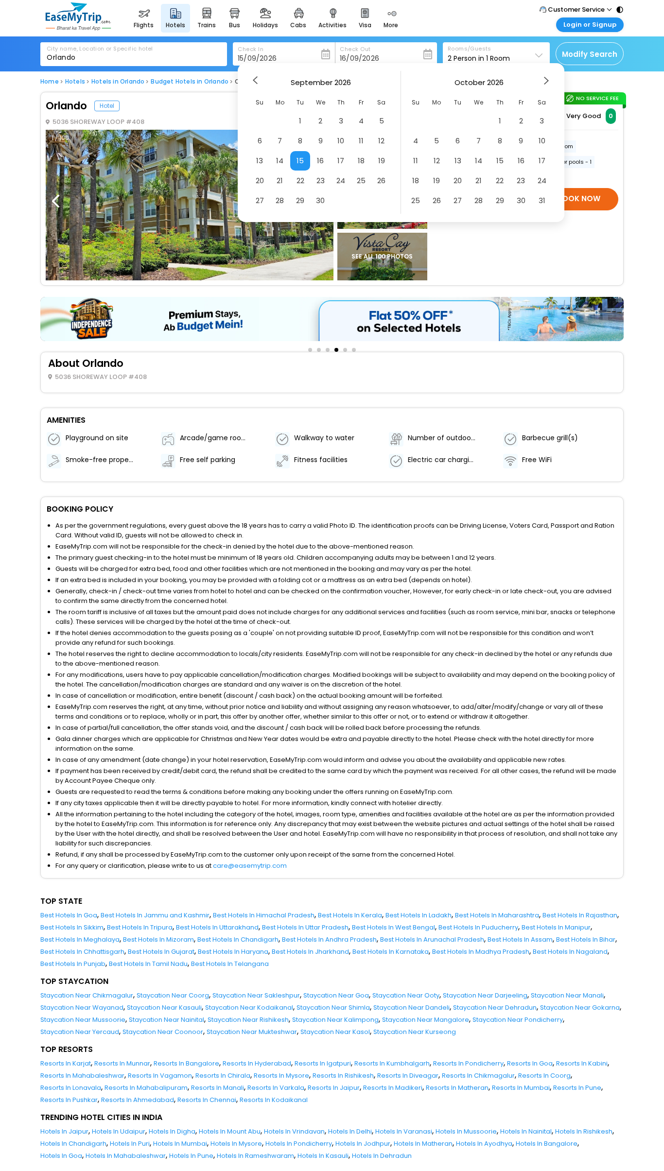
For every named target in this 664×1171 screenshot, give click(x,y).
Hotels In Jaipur (64, 1131)
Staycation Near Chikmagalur (86, 995)
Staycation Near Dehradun (495, 1007)
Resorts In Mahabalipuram (146, 1087)
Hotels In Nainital (526, 1131)
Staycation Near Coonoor (162, 1031)
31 (542, 200)
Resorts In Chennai (206, 1099)
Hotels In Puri (130, 1143)
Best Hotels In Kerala (350, 915)
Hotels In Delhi (350, 1131)
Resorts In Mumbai (521, 1087)
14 (279, 160)
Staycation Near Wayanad (81, 1007)
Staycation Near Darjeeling (485, 995)
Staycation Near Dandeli (411, 1007)
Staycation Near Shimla (333, 1007)
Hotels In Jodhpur (362, 1143)
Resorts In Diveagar (407, 1075)
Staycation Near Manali (567, 995)
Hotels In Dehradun (382, 1155)
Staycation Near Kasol (335, 1031)
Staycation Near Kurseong (414, 1031)
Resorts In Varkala (275, 1087)
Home (49, 82)
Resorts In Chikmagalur (478, 1075)
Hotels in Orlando (117, 82)
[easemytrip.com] (78, 28)
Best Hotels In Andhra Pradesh (329, 939)
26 (381, 180)
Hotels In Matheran (423, 1143)
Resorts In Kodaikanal (274, 1099)
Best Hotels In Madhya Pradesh (480, 951)
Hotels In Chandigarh (73, 1143)
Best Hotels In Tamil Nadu (148, 963)
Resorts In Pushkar (69, 1099)
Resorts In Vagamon (160, 1075)
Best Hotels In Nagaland (570, 951)
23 (320, 180)
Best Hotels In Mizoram (158, 939)
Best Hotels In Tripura (140, 927)
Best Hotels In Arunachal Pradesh (432, 939)
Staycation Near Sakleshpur (256, 995)
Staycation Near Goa (336, 995)
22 (300, 180)
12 (381, 141)
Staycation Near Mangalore (425, 1019)
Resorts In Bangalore (186, 1063)
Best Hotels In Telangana (230, 963)
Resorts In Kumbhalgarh (392, 1063)
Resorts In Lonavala (70, 1087)
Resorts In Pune (577, 1087)
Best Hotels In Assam (520, 939)
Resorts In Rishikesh (343, 1075)
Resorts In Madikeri (392, 1087)
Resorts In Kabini (582, 1063)
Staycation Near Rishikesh (248, 1019)
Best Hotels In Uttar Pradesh (305, 927)
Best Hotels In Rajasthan (579, 915)
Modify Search (589, 54)
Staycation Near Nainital (166, 1019)
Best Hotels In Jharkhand (310, 951)
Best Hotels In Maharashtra (497, 915)
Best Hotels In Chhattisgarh (82, 951)
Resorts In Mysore (281, 1075)
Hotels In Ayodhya (484, 1143)
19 (381, 160)
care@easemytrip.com (250, 865)
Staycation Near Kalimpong (335, 1019)
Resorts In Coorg (544, 1075)
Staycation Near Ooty (405, 995)
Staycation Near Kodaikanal (249, 1007)
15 (300, 160)
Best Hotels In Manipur (556, 927)
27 (260, 200)
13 (259, 160)
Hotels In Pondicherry (298, 1143)
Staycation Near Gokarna (580, 1007)
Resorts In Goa (530, 1063)
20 (260, 180)
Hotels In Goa (61, 1155)
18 (361, 160)
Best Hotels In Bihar (585, 939)
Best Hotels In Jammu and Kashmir (155, 915)
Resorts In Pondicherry (468, 1063)
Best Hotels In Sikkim (72, 927)
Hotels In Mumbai (180, 1143)
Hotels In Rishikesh (583, 1131)
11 (361, 141)
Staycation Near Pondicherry (517, 1019)
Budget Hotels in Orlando (189, 82)
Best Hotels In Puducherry (478, 927)
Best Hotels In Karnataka (390, 951)
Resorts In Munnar (122, 1063)
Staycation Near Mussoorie (82, 1019)
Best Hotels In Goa (68, 915)
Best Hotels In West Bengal (393, 927)
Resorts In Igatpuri (323, 1063)
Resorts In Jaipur (334, 1087)
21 (280, 180)
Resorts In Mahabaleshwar (82, 1075)
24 (340, 180)
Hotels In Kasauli (323, 1155)
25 (361, 180)
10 (340, 141)
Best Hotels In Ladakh (418, 915)
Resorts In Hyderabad (257, 1063)
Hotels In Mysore (236, 1143)
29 (300, 200)
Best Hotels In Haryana (233, 951)
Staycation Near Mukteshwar (252, 1031)
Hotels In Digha (172, 1131)
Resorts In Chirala (222, 1075)
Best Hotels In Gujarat (161, 951)
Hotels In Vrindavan (294, 1131)
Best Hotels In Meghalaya (80, 939)
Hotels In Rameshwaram (255, 1155)
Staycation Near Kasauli (164, 1007)
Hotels (75, 82)
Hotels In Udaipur (118, 1131)
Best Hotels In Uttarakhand (217, 927)
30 (320, 200)
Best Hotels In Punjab (72, 963)
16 (320, 160)
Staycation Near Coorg (173, 995)
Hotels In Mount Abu (230, 1131)
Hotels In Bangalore (546, 1143)
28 (280, 200)
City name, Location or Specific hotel (100, 48)
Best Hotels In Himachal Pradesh (264, 915)
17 (340, 160)
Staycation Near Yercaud (79, 1031)
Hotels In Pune (191, 1155)
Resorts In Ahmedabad (137, 1099)
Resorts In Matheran (457, 1087)
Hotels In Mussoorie (466, 1131)
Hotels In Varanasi (403, 1131)
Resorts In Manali (217, 1087)
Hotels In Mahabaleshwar (126, 1155)
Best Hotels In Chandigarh (238, 939)
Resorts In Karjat (65, 1063)
